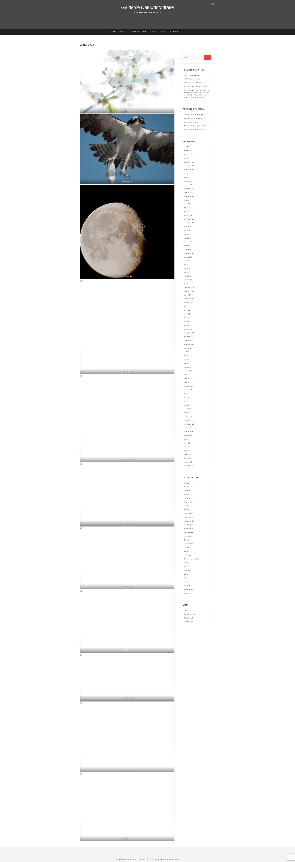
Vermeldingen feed (190, 614)
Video (186, 574)
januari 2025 (188, 185)
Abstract (186, 483)
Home (113, 32)
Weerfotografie (188, 589)
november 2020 (189, 337)
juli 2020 (186, 352)
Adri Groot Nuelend (190, 114)
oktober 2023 (188, 227)
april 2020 (187, 363)
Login (186, 610)
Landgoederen (188, 513)
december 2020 (189, 333)
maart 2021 (187, 321)
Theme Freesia (154, 859)
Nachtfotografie (189, 525)
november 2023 (189, 223)
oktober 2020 (188, 340)
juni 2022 (187, 264)
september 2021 (189, 299)
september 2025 (189, 170)
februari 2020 (188, 371)
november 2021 (189, 291)
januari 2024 (188, 215)
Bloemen (187, 491)
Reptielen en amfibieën (191, 559)
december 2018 (189, 420)
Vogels (186, 582)
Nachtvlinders (188, 528)
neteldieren (187, 536)
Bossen (186, 494)
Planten (186, 551)
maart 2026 (187, 151)
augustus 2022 (188, 257)
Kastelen (187, 509)
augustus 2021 (188, 302)
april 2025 (187, 177)
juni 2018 (187, 443)
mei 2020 (187, 359)
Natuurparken (188, 532)
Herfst (200, 118)
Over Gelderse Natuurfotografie (132, 32)
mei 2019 (187, 401)
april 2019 (187, 405)
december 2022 (189, 245)
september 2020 (189, 344)
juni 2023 (187, 230)
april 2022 (187, 272)
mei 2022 (187, 268)
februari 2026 (188, 154)
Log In (163, 32)
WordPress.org (188, 622)
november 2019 (189, 382)
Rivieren (186, 563)
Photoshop (187, 547)
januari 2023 (188, 242)
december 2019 (189, 378)
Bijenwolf (201, 114)
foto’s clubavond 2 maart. (192, 79)
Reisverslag (188, 555)
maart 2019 (187, 409)
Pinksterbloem (202, 126)
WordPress (175, 859)
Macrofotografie (189, 521)
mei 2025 (187, 173)
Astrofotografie (188, 487)
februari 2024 (188, 211)
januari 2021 (188, 329)
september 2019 (189, 386)
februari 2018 (188, 458)
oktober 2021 (188, 295)
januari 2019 (188, 416)
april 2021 (187, 318)
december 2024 (189, 189)
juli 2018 (186, 439)
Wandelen (187, 585)
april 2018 (187, 450)
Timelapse (187, 570)
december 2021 (189, 287)
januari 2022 (188, 283)
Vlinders (186, 578)
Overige (186, 540)
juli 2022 (186, 261)
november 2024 (189, 192)
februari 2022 (188, 280)
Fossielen (187, 498)
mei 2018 (187, 447)
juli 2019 (186, 394)
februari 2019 (188, 413)
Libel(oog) (201, 130)
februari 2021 (188, 325)
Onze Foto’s (173, 32)
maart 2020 (187, 367)
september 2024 (189, 196)
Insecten (186, 506)
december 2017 (189, 466)
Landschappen (188, 517)
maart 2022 (187, 276)
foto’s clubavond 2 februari (192, 83)
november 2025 (189, 166)
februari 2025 (188, 181)
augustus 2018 (188, 435)
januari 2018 (188, 462)
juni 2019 (187, 397)
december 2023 (189, 219)
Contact (153, 32)
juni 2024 (187, 204)
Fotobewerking (188, 502)
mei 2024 (187, 208)
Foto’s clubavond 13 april (192, 75)
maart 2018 (187, 454)
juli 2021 (186, 306)
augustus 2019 (188, 390)
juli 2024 (186, 200)
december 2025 (189, 162)
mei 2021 (187, 314)
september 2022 (189, 253)
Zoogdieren (187, 593)
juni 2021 (187, 310)
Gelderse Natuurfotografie (147, 7)
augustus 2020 (188, 348)
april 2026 (187, 147)
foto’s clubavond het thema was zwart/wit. (197, 86)
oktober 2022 (188, 249)
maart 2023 (187, 238)
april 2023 (187, 234)
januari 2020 (188, 375)
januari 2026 (188, 158)
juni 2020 (187, 356)
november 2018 (189, 424)
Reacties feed (188, 618)
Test (185, 566)
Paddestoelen (188, 544)
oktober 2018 (188, 428)
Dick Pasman (188, 122)
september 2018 (189, 431)
